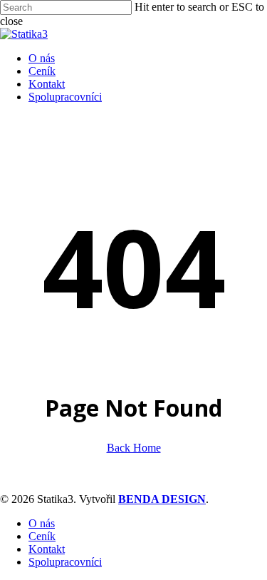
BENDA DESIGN (162, 499)
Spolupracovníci (65, 562)
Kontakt (46, 549)
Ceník (42, 536)
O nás (41, 523)
